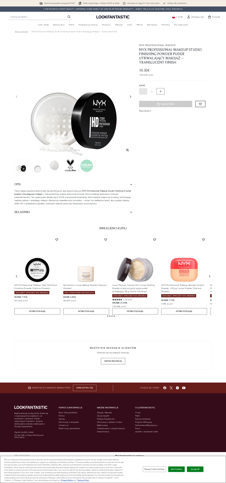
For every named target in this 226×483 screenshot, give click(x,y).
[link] (195, 17)
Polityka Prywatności (106, 419)
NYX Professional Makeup (157, 45)
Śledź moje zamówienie (69, 428)
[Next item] (210, 276)
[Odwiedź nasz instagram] (177, 388)
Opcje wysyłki (103, 416)
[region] (113, 469)
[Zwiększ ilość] (160, 91)
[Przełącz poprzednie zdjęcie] (16, 96)
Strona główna (21, 32)
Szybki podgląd (37, 311)
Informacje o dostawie (69, 422)
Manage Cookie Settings (154, 469)
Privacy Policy (67, 480)
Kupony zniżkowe (143, 419)
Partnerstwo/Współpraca (146, 425)
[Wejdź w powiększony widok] (127, 150)
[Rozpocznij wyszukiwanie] (69, 17)
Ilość (142, 85)
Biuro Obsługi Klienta (68, 413)
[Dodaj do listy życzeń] (200, 104)
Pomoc (62, 416)
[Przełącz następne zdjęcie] (131, 96)
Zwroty (62, 419)
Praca (137, 428)
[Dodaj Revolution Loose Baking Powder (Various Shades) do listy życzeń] (106, 239)
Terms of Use (83, 480)
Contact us (63, 425)
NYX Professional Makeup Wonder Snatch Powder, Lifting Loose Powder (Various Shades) (182, 288)
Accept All (195, 469)
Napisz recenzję (113, 361)
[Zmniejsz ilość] (143, 91)
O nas (138, 413)
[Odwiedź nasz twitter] (171, 388)
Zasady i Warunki (104, 413)
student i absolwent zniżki (146, 432)
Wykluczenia (102, 425)
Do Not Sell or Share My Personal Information (29, 436)
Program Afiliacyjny (143, 422)
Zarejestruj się (84, 388)
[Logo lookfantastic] (112, 17)
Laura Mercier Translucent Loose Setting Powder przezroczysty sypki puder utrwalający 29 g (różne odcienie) (133, 288)
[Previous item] (16, 276)
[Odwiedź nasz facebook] (165, 388)
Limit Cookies (176, 469)
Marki (137, 416)
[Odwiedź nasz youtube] (184, 388)
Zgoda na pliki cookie (24, 432)
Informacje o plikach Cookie (109, 422)
